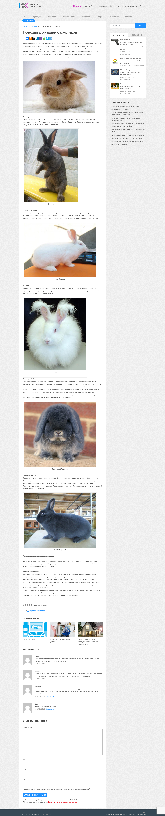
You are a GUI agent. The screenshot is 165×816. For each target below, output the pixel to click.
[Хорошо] (29, 605)
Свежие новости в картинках (29, 814)
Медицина (52, 17)
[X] (33, 38)
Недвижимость (69, 17)
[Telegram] (50, 38)
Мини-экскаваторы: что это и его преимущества (127, 135)
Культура (37, 17)
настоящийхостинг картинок (36, 5)
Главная (25, 26)
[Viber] (40, 38)
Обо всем (86, 17)
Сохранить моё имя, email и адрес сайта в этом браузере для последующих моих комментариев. (56, 789)
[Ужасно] (24, 605)
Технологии (114, 17)
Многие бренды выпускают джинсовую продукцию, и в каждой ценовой (130, 72)
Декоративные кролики (36, 611)
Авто (24, 17)
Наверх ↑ (143, 814)
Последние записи (137, 35)
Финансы (129, 17)
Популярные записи (119, 35)
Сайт (24, 779)
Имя (24, 759)
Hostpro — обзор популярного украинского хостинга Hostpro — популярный (132, 61)
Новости (77, 6)
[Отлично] (31, 605)
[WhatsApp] (44, 38)
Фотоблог (90, 6)
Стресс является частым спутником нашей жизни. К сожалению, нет (130, 86)
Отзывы (102, 6)
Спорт (99, 17)
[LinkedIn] (37, 38)
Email (24, 769)
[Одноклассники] (30, 38)
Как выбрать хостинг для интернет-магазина (126, 138)
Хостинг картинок (126, 814)
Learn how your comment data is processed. (62, 802)
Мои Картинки (129, 6)
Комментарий (27, 727)
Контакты (136, 814)
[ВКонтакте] (27, 38)
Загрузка (114, 6)
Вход (142, 6)
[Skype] (47, 38)
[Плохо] (26, 605)
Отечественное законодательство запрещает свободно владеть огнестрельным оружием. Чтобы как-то (132, 44)
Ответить (50, 664)
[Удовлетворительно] (28, 605)
